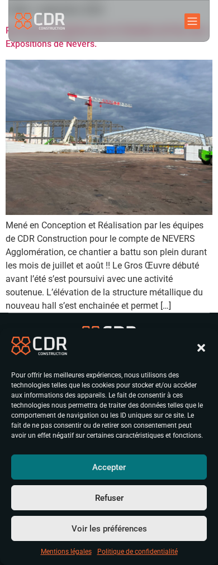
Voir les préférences (109, 529)
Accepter (109, 467)
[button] (201, 347)
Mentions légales (66, 552)
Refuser (109, 498)
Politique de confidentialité (137, 552)
